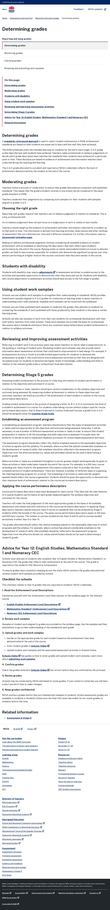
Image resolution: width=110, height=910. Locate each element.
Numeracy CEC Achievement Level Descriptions (32, 613)
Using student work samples (20, 101)
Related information (15, 123)
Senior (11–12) (64, 750)
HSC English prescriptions (69, 789)
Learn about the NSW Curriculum (16, 742)
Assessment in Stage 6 (19, 718)
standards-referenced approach (21, 141)
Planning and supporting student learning (20, 750)
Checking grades (12, 61)
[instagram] (49, 727)
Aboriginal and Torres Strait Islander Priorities (22, 831)
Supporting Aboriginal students (15, 814)
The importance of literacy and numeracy (20, 746)
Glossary (62, 770)
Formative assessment (12, 856)
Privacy (31, 729)
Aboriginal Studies (10, 843)
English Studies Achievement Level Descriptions (32, 604)
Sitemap (5, 893)
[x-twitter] (41, 727)
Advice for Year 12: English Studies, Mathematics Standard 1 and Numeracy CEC (46, 117)
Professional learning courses (71, 774)
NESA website (95, 9)
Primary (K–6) (64, 742)
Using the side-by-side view (70, 782)
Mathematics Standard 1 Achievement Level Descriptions (37, 609)
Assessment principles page (17, 237)
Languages (7, 785)
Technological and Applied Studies (17, 770)
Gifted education (9, 802)
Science (5, 766)
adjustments (45, 272)
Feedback (79, 9)
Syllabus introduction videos (70, 758)
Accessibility (20, 893)
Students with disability (17, 96)
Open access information (42, 893)
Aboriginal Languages (11, 839)
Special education (10, 810)
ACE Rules (6, 875)
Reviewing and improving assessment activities (29, 107)
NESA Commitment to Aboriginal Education (21, 827)
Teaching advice (65, 762)
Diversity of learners (13, 799)
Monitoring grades (13, 53)
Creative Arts (8, 778)
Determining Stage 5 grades (20, 112)
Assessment (8, 848)
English (5, 758)
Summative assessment (12, 860)
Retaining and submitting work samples (24, 68)
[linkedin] (44, 727)
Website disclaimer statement (70, 893)
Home (4, 18)
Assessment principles (11, 852)
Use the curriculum (12, 738)
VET (4, 789)
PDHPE (5, 782)
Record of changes (66, 778)
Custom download (66, 785)
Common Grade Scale (43, 414)
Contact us (93, 893)
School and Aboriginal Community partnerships (22, 823)
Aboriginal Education (13, 819)
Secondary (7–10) (65, 746)
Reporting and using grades (47, 18)
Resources (63, 755)
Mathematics (8, 762)
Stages (62, 738)
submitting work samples (22, 659)
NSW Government (9, 898)
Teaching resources (66, 766)
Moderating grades (15, 91)
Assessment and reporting (21, 18)
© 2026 (17, 729)
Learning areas (10, 755)
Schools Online (39, 646)
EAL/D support (8, 806)
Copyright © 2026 (9, 904)
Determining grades (15, 45)
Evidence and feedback (12, 864)
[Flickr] (52, 727)
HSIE (4, 774)
